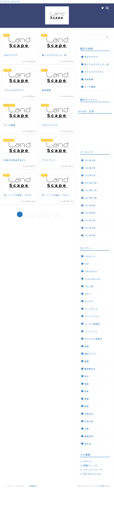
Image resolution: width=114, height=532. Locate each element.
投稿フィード (90, 465)
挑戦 (86, 406)
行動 (86, 428)
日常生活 (88, 413)
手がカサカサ (91, 56)
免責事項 (32, 486)
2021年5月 (89, 235)
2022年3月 (89, 160)
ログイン (88, 461)
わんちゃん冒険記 (93, 338)
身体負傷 (88, 79)
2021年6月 (89, 227)
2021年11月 (90, 190)
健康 (86, 361)
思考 (86, 391)
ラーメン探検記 (92, 323)
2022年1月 (89, 175)
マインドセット (92, 316)
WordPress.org (92, 473)
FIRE (86, 263)
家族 (86, 383)
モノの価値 (89, 86)
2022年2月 (89, 168)
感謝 (86, 398)
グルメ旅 (88, 286)
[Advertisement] (95, 130)
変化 (86, 376)
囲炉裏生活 (89, 369)
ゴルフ (87, 294)
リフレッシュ (91, 331)
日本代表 (88, 421)
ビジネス (88, 301)
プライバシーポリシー (16, 486)
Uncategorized (92, 278)
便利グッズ (89, 353)
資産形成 (88, 436)
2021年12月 (90, 183)
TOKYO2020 (90, 271)
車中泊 (87, 443)
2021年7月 (89, 220)
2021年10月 (90, 197)
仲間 (86, 346)
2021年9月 (89, 205)
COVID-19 (89, 256)
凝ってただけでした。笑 (96, 64)
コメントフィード (92, 469)
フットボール (91, 308)
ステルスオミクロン (94, 71)
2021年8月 (89, 212)
